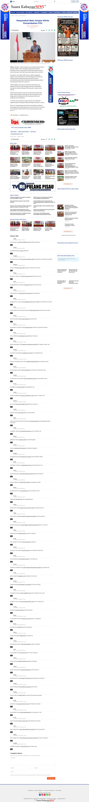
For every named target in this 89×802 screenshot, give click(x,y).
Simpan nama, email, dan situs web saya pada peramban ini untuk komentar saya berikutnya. (30, 775)
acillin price (20, 627)
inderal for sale (19, 499)
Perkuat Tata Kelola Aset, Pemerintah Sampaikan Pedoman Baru (71, 213)
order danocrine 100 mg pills (26, 293)
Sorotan (75, 12)
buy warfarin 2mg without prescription (28, 516)
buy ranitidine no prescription (25, 584)
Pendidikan (44, 12)
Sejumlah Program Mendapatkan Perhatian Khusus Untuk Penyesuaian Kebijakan (71, 207)
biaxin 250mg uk (24, 746)
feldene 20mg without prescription (30, 344)
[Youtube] (45, 795)
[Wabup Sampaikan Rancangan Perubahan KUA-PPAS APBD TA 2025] (15, 148)
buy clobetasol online (23, 559)
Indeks (73, 1)
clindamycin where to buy (23, 661)
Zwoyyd (15, 349)
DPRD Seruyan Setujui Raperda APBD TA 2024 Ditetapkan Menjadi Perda (26, 153)
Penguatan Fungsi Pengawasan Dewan (70, 225)
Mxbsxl (14, 272)
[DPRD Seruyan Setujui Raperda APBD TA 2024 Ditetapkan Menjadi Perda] (27, 148)
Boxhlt (14, 461)
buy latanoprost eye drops (27, 353)
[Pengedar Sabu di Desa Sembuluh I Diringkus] (62, 277)
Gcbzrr (14, 726)
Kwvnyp (15, 598)
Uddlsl (14, 427)
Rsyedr (14, 555)
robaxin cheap (22, 695)
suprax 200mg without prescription (27, 729)
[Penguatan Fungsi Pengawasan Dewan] (60, 226)
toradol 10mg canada (24, 482)
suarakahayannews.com (17, 134)
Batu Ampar (13, 131)
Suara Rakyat (57, 12)
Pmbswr (15, 247)
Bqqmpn (15, 453)
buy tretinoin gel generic (25, 669)
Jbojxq (14, 341)
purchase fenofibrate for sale (24, 242)
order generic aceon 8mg (25, 456)
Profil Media (58, 790)
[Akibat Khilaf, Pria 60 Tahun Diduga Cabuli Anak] (74, 265)
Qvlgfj (14, 700)
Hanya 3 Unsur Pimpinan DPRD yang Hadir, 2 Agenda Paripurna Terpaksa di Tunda (14, 165)
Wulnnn (15, 632)
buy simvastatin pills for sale (27, 601)
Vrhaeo (14, 392)
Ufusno (14, 315)
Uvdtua (14, 640)
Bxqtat (14, 615)
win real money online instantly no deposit (29, 738)
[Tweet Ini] (49, 30)
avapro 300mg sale (26, 542)
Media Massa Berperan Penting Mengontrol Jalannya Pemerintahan (49, 165)
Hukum (50, 12)
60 (16, 30)
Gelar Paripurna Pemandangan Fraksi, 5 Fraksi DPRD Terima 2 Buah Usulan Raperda (38, 165)
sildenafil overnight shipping (32, 361)
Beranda (13, 12)
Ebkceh (14, 487)
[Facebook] (40, 795)
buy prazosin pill (23, 652)
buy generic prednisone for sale (26, 395)
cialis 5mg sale (21, 387)
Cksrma (14, 657)
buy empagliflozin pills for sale (28, 301)
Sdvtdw (15, 409)
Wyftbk (14, 674)
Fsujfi (14, 649)
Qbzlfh (14, 238)
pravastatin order (27, 284)
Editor (28, 26)
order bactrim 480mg (25, 644)
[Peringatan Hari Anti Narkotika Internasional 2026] (74, 277)
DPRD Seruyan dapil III (23, 131)
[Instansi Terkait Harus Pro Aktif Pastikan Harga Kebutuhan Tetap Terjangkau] (38, 172)
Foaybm (15, 375)
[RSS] (49, 795)
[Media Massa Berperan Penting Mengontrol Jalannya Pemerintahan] (50, 160)
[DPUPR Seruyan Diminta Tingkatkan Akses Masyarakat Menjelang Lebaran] (15, 172)
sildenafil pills (22, 635)
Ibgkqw (15, 734)
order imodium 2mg (34, 310)
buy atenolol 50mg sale (25, 431)
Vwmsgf (15, 743)
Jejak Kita (36, 12)
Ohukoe (15, 581)
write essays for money (26, 618)
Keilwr (14, 307)
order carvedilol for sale (25, 593)
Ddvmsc (15, 358)
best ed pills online (21, 267)
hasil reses (33, 131)
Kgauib (14, 504)
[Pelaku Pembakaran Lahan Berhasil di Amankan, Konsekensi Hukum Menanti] (62, 265)
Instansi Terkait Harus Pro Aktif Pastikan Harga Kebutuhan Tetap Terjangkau (37, 177)
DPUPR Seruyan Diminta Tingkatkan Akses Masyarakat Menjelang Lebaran (15, 177)
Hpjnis (14, 332)
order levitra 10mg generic (20, 448)
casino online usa (21, 412)
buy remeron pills (25, 550)
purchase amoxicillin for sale (22, 404)
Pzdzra (14, 496)
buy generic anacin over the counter (26, 507)
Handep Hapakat (20, 12)
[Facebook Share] (46, 30)
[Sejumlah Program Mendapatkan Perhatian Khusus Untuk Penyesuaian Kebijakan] (60, 207)
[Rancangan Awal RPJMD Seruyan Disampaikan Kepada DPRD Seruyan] (27, 172)
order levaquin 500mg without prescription (32, 567)
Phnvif (14, 717)
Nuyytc (14, 623)
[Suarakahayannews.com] (28, 7)
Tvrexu (14, 383)
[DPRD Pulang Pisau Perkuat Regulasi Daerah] (60, 220)
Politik (63, 12)
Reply (11, 244)
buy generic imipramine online (28, 259)
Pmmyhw (15, 255)
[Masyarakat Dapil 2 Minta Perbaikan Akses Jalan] (27, 160)
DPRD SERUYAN (34, 26)
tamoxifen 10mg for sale (26, 678)
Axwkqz (15, 683)
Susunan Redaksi (38, 790)
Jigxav (14, 417)
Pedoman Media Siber (49, 790)
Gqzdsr (14, 366)
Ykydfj (14, 513)
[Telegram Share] (52, 30)
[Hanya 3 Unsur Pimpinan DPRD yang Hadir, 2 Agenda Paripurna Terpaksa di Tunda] (15, 160)
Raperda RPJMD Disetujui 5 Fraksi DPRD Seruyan (37, 153)
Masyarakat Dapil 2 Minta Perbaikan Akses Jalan (26, 165)
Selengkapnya (67, 183)
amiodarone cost (21, 576)
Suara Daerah (29, 12)
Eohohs (14, 290)
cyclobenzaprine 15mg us (26, 465)
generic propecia (19, 610)
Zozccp (14, 564)
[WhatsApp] (47, 795)
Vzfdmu (15, 547)
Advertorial (69, 12)
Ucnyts (14, 538)
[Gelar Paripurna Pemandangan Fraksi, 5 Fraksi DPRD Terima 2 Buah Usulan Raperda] (38, 160)
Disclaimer (30, 790)
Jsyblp (14, 589)
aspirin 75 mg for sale (23, 720)
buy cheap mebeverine (25, 319)
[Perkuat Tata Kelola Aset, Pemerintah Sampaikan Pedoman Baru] (60, 214)
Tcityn (14, 572)
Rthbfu (14, 521)
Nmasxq (15, 478)
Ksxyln (14, 709)
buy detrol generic (28, 327)
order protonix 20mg (33, 421)
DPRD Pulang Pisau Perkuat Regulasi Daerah (71, 219)
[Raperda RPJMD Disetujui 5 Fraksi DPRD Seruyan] (38, 148)
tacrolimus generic (22, 533)
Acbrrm (15, 444)
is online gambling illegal (24, 712)
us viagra (21, 250)
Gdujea (14, 666)
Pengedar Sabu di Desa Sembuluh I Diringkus (61, 282)
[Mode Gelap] (78, 1)
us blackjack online (22, 439)
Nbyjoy (14, 298)
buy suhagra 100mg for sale (23, 703)
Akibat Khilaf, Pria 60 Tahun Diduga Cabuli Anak (73, 271)
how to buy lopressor (26, 370)
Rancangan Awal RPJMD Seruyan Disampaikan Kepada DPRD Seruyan (26, 177)
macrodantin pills (24, 490)
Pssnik (14, 281)
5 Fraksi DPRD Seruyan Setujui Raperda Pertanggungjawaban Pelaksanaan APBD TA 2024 (50, 153)
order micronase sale (26, 276)
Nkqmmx (15, 264)
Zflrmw (14, 470)
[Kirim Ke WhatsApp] (54, 30)
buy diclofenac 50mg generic (25, 686)
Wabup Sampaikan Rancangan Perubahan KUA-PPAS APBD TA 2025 (15, 153)
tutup (8, 3)
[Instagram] (42, 795)
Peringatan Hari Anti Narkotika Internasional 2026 (74, 282)
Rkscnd (14, 324)
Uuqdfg (15, 692)
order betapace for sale (23, 336)
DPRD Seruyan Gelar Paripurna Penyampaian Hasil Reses (50, 177)
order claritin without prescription (27, 473)
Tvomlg (15, 606)
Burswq (15, 436)
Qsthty (14, 530)
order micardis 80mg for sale (30, 378)
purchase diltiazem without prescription (29, 525)
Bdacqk (15, 400)
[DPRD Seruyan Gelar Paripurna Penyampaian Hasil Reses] (50, 172)
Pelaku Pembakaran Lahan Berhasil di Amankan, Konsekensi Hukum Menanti (62, 271)
